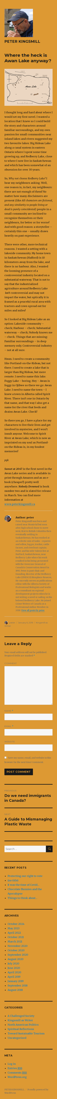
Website (9, 741)
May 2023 (13, 928)
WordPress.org (17, 1077)
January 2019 (16, 981)
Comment (10, 663)
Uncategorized (17, 1037)
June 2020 (14, 967)
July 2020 (13, 963)
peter (12, 622)
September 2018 (18, 985)
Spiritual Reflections (21, 1029)
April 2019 (14, 976)
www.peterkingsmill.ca (19, 504)
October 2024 (16, 923)
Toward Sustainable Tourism (26, 1033)
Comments (17, 1072)
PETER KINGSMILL (22, 41)
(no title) (13, 880)
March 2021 (15, 941)
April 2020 (14, 972)
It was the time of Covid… (23, 884)
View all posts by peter (33, 610)
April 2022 (14, 932)
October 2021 (16, 937)
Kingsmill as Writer (20, 1020)
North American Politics (23, 1024)
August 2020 (15, 959)
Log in (12, 1063)
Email (8, 726)
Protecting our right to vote (25, 876)
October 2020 (16, 950)
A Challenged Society (21, 1015)
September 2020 (18, 954)
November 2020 (18, 945)
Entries (15, 1068)
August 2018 (15, 989)
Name (8, 711)
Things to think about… (22, 898)
